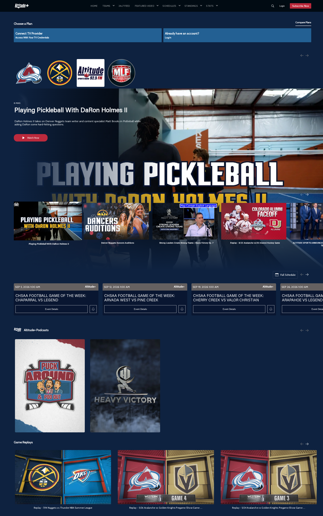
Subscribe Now (300, 6)
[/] (22, 9)
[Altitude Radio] (90, 73)
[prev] (301, 56)
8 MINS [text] (17, 103)
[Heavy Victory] (125, 385)
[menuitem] (94, 5)
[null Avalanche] (29, 73)
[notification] (93, 309)
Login (282, 6)
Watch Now (33, 137)
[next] (307, 56)
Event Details (51, 309)
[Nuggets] (60, 73)
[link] (22, 6)
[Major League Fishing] (121, 73)
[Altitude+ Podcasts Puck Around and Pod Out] (50, 385)
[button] (108, 5)
